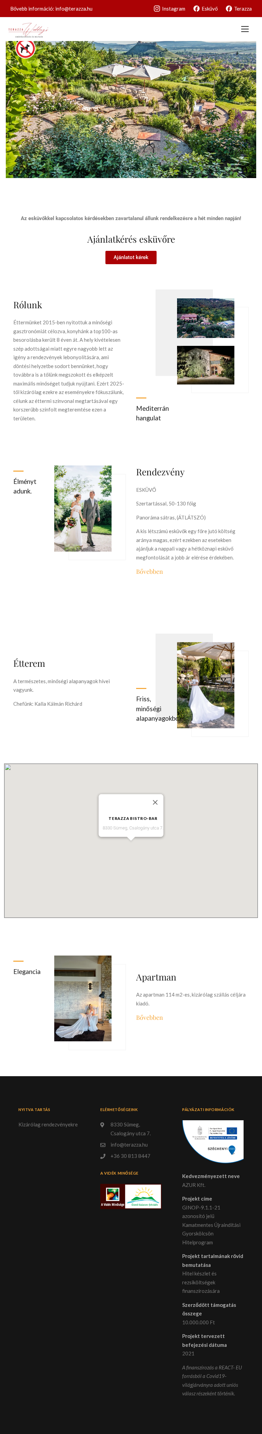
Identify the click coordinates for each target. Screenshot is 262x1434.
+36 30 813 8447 (130, 1156)
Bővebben (149, 571)
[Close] (155, 802)
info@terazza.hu (73, 8)
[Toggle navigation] (245, 29)
